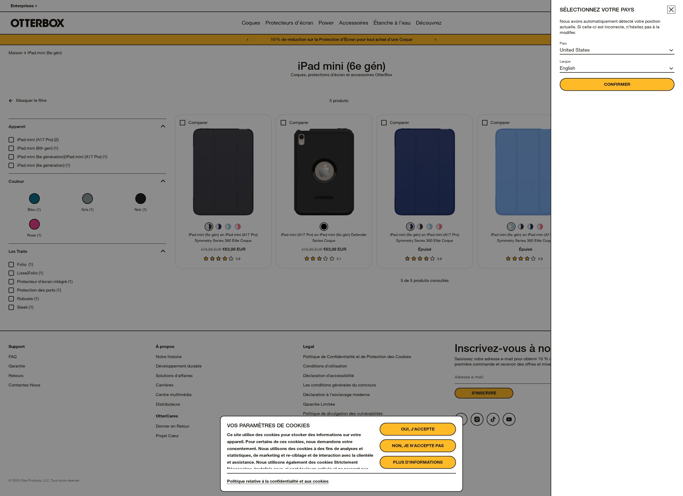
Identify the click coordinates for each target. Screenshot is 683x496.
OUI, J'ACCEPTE (418, 429)
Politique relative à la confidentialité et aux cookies (278, 481)
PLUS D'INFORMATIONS (418, 462)
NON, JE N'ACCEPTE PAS (418, 445)
